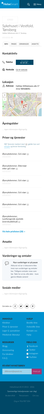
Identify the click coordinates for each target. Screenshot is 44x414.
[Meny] (37, 4)
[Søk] (28, 4)
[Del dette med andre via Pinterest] (33, 306)
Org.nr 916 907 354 (22, 401)
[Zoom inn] (4, 95)
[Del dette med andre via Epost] (27, 306)
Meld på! (36, 371)
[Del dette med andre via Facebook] (15, 306)
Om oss (36, 396)
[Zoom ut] (4, 99)
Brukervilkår (10, 396)
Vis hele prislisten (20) (12, 232)
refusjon (7, 146)
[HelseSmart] (9, 4)
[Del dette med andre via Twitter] (21, 306)
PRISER (13, 44)
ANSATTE (35, 44)
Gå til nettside (21, 70)
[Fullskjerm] (39, 95)
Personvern (24, 396)
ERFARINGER (24, 44)
